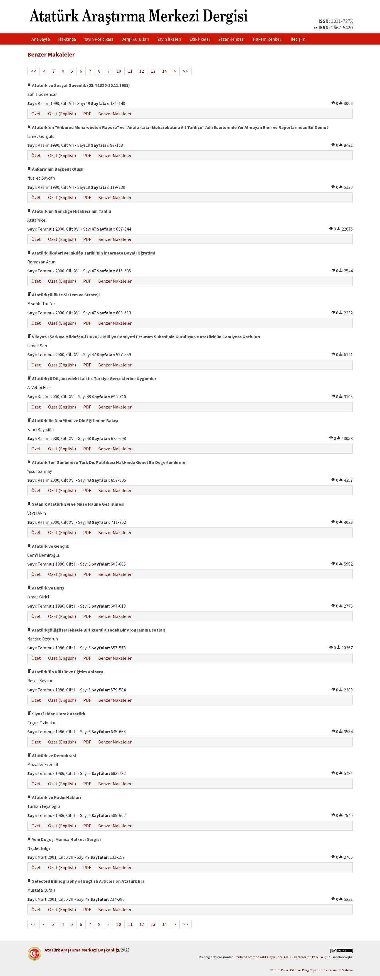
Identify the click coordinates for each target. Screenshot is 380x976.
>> (185, 71)
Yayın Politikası (98, 39)
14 (164, 71)
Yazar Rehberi (232, 39)
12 (141, 71)
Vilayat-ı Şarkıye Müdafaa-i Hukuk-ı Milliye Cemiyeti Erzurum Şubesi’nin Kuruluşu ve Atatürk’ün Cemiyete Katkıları (145, 336)
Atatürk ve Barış (47, 588)
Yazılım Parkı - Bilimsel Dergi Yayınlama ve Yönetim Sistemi (311, 970)
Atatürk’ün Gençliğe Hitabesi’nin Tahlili (71, 211)
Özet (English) (62, 113)
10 (119, 71)
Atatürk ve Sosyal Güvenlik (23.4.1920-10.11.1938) (80, 85)
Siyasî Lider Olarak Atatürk (58, 713)
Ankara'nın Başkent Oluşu (57, 169)
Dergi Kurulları (135, 39)
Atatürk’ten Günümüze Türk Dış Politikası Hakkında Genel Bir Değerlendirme (108, 462)
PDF (87, 113)
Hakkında (67, 39)
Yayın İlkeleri (169, 39)
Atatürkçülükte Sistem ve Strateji (65, 294)
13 (153, 71)
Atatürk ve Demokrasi (53, 755)
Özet (36, 113)
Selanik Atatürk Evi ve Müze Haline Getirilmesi (77, 504)
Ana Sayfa (40, 39)
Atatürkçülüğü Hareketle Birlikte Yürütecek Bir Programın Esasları (98, 630)
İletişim (298, 39)
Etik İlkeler (199, 39)
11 (130, 71)
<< (33, 71)
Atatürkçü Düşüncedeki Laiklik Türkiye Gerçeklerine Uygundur (93, 378)
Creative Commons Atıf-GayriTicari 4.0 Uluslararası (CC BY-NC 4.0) (279, 957)
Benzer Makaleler (115, 113)
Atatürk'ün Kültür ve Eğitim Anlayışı (67, 671)
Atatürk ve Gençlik (50, 546)
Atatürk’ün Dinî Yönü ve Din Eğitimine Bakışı (74, 420)
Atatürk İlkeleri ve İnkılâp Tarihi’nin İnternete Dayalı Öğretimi (93, 253)
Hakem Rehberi (267, 39)
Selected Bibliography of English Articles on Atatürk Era (88, 881)
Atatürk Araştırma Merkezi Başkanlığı (82, 950)
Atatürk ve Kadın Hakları (56, 797)
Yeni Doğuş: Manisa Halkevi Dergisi (66, 839)
